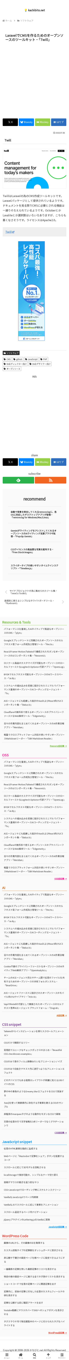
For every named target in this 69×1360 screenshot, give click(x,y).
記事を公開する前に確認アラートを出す (23, 1302)
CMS (9, 359)
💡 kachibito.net (34, 10)
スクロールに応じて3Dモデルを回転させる (25, 1167)
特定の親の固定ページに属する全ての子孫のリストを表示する (34, 1276)
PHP (45, 359)
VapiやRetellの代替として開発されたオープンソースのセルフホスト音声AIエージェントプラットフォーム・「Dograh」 (34, 1005)
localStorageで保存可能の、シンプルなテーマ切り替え (31, 1174)
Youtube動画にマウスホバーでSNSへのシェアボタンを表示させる (34, 1312)
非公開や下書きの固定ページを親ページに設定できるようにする (34, 1259)
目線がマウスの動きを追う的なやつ (21, 1182)
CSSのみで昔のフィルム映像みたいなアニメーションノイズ (33, 1061)
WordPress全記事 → (57, 1332)
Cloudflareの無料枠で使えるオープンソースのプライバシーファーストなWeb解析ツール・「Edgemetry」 (34, 713)
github (19, 359)
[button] (62, 792)
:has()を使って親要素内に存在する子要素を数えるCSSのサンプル (33, 1104)
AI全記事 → (62, 1015)
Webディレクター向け (17, 363)
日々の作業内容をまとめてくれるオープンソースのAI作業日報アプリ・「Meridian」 (34, 725)
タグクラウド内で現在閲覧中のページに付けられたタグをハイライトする (34, 1323)
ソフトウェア (13, 353)
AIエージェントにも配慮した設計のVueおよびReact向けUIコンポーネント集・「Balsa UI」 (33, 702)
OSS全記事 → (60, 878)
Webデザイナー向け (41, 363)
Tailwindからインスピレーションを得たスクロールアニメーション (34, 1033)
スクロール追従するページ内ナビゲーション (25, 1212)
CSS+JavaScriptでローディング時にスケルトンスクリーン (32, 1189)
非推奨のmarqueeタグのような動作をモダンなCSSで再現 (32, 1114)
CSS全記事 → (61, 1132)
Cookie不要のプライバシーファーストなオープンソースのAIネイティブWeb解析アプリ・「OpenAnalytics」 (34, 968)
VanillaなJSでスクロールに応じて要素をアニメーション (31, 1204)
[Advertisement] (34, 79)
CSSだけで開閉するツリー (17, 1042)
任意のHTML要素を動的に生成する (21, 1148)
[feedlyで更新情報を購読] (18, 480)
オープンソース (13, 368)
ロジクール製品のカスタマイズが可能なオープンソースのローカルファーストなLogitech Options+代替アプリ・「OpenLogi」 (35, 664)
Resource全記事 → (58, 745)
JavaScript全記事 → (58, 1226)
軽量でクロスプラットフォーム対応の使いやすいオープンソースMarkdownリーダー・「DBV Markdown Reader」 (34, 736)
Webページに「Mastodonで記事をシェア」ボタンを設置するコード (34, 1157)
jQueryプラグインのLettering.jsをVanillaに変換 (27, 1219)
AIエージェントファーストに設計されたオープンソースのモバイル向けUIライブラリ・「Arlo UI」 (34, 994)
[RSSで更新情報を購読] (50, 480)
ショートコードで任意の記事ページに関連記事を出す (30, 1283)
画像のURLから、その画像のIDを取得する (24, 1242)
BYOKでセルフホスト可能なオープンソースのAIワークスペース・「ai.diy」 (33, 676)
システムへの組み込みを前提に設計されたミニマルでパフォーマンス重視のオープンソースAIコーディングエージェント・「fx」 (34, 689)
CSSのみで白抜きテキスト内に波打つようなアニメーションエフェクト (34, 1070)
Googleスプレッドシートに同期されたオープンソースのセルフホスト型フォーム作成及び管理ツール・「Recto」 (33, 642)
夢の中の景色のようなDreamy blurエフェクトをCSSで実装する (34, 1093)
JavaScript (33, 359)
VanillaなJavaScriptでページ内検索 (21, 1197)
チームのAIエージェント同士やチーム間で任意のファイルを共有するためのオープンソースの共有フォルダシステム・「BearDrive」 (34, 981)
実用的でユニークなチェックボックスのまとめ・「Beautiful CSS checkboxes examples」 (33, 1051)
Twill (8, 232)
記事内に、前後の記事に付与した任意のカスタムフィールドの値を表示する (34, 1293)
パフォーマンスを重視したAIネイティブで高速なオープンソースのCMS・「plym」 (34, 630)
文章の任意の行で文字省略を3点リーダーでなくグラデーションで (34, 1123)
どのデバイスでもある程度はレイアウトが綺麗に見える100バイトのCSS (34, 1082)
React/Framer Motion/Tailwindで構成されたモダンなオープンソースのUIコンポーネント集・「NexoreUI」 (34, 653)
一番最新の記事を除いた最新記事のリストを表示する (30, 1269)
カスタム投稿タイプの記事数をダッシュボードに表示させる (33, 1250)
